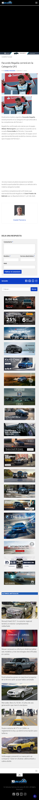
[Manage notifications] (34, 796)
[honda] (19, 420)
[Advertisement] (19, 31)
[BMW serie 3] (19, 538)
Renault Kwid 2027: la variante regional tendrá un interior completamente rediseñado (17, 623)
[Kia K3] (19, 370)
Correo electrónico (27, 256)
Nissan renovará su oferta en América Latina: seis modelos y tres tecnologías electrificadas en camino (19, 651)
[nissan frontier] (19, 553)
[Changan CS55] (19, 355)
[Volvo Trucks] (19, 569)
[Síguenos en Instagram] (36, 281)
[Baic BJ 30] (19, 309)
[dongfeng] (19, 339)
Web (5, 263)
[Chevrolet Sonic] (19, 466)
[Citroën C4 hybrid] (19, 584)
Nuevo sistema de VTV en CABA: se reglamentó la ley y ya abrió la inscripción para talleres (19, 730)
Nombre (7, 256)
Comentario (8, 242)
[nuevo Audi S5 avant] (19, 451)
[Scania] (19, 436)
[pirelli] (19, 324)
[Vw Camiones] (19, 482)
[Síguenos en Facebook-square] (26, 281)
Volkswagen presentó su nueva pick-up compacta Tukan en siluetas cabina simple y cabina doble (18, 758)
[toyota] (19, 497)
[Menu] (36, 2)
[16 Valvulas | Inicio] (9, 2)
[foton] (19, 53)
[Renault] (19, 510)
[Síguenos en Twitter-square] (29, 281)
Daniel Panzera (10, 70)
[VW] (19, 385)
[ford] (19, 405)
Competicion (7, 57)
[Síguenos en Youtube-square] (33, 281)
